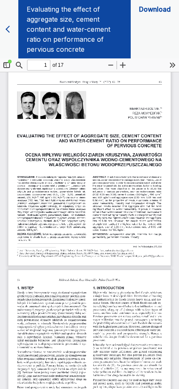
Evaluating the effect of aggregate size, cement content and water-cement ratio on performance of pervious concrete (68, 29)
